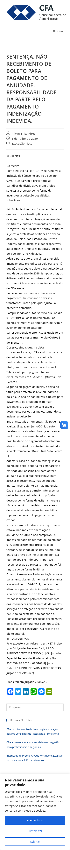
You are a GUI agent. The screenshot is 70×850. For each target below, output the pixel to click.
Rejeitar (35, 841)
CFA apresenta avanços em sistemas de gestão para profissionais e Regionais (33, 744)
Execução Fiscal (22, 143)
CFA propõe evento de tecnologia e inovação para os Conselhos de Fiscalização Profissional (32, 731)
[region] (35, 812)
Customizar (35, 831)
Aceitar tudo (35, 820)
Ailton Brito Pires (24, 133)
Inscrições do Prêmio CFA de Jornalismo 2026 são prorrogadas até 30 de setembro (34, 758)
